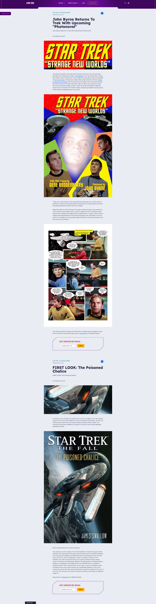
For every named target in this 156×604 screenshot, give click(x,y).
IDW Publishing (79, 76)
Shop (83, 3)
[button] (30, 3)
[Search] (125, 3)
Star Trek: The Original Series (61, 12)
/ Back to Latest (5, 13)
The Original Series (59, 80)
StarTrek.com (83, 333)
